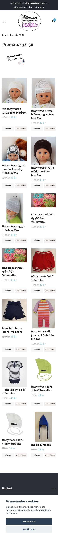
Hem (4, 35)
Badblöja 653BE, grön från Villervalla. (12, 271)
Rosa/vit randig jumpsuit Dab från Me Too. (42, 335)
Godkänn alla (29, 521)
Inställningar (29, 529)
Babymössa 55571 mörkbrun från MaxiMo (42, 171)
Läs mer (8, 128)
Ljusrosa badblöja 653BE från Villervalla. (42, 218)
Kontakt (7, 488)
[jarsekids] (29, 21)
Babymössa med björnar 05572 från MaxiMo (42, 114)
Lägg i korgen (21, 128)
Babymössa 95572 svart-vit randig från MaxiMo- (13, 169)
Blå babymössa (41, 444)
